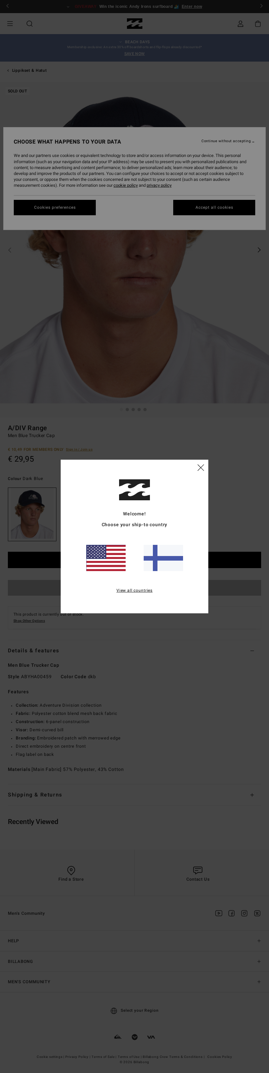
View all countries (134, 590)
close (200, 467)
